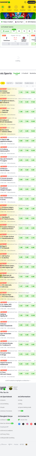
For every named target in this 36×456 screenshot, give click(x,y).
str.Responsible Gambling (7, 438)
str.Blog (20, 404)
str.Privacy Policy (4, 434)
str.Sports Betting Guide (24, 407)
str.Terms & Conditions (6, 430)
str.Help (20, 400)
